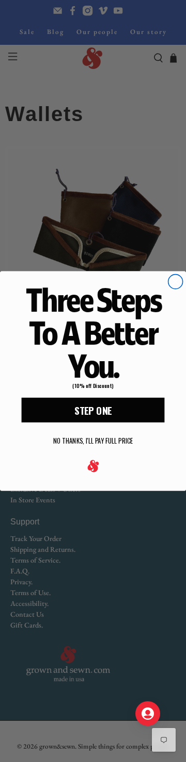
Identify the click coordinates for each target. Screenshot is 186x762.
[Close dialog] (175, 282)
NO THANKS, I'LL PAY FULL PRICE (93, 441)
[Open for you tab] (147, 713)
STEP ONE (93, 410)
